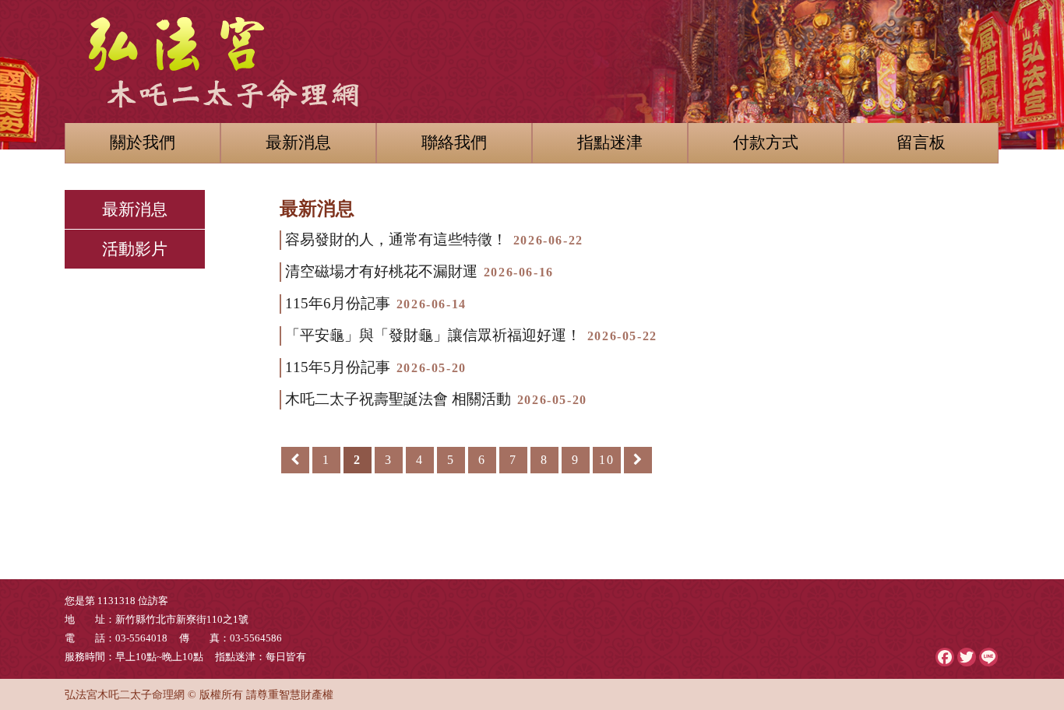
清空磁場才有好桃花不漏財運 (419, 271)
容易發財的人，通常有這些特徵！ (434, 239)
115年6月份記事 (376, 303)
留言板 (921, 142)
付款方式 (765, 142)
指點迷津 (610, 142)
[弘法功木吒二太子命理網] (532, 54)
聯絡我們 (454, 142)
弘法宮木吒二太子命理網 (125, 694)
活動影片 (134, 249)
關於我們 (142, 142)
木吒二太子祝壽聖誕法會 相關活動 (436, 399)
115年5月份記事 (376, 367)
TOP (1028, 585)
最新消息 (298, 142)
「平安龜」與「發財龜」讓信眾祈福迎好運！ (471, 335)
